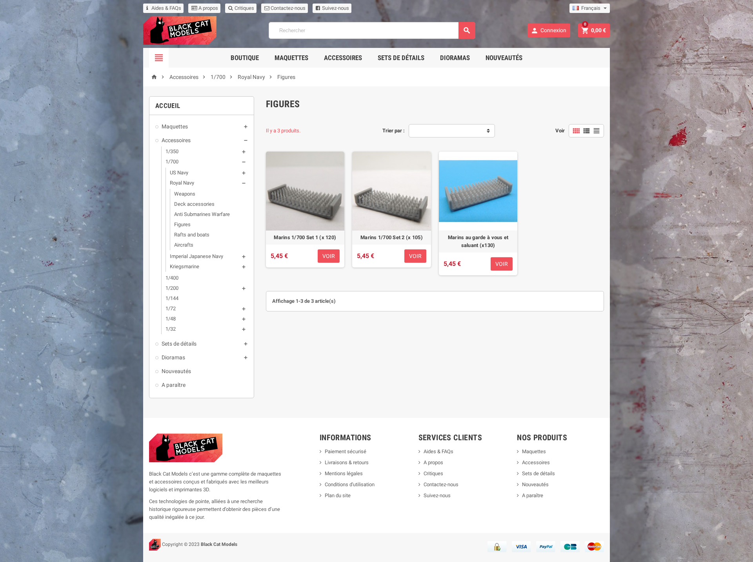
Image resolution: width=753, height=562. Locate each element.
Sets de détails (401, 58)
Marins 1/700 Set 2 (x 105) (391, 237)
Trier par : (393, 131)
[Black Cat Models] (179, 30)
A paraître (174, 385)
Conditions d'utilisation (350, 484)
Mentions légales (344, 473)
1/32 (171, 329)
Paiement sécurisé (345, 451)
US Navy (179, 173)
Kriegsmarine (184, 266)
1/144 (172, 298)
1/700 (172, 162)
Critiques (243, 8)
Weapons (184, 194)
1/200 (172, 288)
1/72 (171, 308)
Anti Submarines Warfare (202, 214)
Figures (182, 224)
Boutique (245, 58)
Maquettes (291, 58)
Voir (560, 131)
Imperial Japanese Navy (196, 256)
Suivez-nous (335, 8)
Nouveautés (504, 58)
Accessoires (343, 58)
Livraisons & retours (347, 462)
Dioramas (455, 58)
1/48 (171, 319)
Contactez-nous (287, 8)
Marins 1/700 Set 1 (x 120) (305, 237)
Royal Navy (182, 183)
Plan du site (338, 495)
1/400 (172, 278)
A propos (207, 8)
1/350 (172, 151)
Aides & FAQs (166, 8)
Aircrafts (183, 245)
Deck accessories (194, 204)
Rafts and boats (191, 235)
